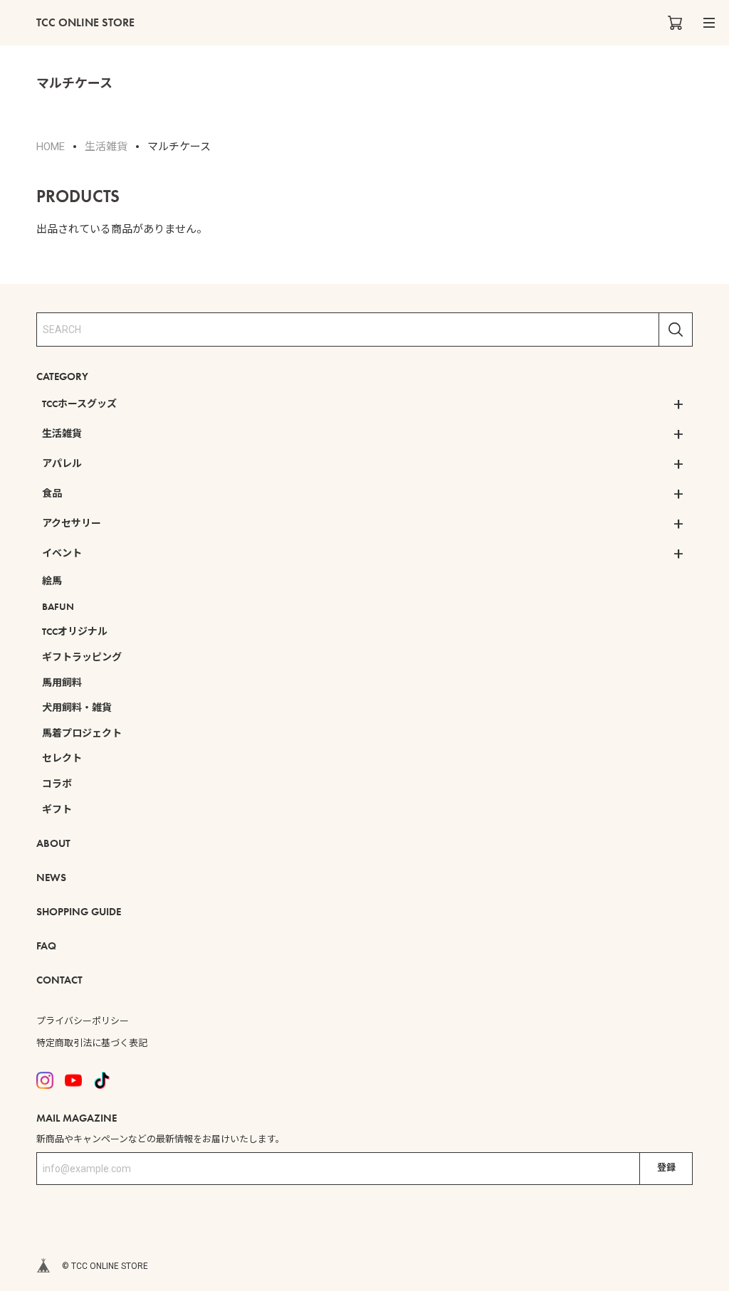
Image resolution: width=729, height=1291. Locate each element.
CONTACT (59, 980)
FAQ (46, 946)
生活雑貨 (62, 433)
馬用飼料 (62, 682)
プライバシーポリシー (82, 1021)
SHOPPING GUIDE (78, 912)
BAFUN (58, 606)
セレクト (62, 758)
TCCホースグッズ (79, 403)
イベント (62, 553)
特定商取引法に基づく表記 (91, 1043)
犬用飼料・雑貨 (77, 707)
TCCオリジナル (74, 631)
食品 (52, 493)
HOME (50, 146)
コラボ (57, 783)
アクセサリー (71, 523)
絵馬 (52, 580)
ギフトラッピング (82, 656)
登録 (666, 1167)
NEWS (51, 877)
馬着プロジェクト (82, 733)
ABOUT (53, 843)
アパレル (62, 463)
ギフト (57, 809)
